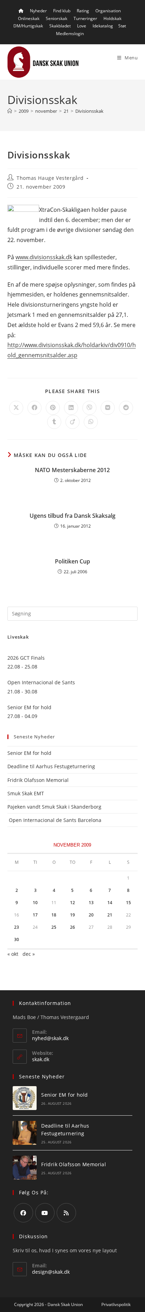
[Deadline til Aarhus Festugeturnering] (25, 1133)
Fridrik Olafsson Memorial (38, 780)
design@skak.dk (51, 1271)
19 (72, 915)
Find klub (61, 11)
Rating (83, 11)
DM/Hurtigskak (28, 26)
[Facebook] (23, 1212)
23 (16, 927)
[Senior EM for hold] (25, 1098)
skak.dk (40, 1059)
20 (91, 915)
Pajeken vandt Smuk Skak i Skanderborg (54, 806)
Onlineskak (28, 18)
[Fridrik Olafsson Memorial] (25, 1168)
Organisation (108, 11)
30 (16, 939)
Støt (122, 26)
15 (128, 903)
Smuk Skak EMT (25, 793)
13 (91, 903)
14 (109, 903)
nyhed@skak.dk (50, 1038)
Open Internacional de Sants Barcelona (54, 820)
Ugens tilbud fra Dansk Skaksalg (72, 516)
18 (53, 915)
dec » (29, 954)
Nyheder (38, 11)
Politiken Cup (72, 561)
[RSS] (66, 1212)
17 (35, 915)
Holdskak (112, 18)
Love (81, 26)
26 (72, 927)
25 (53, 927)
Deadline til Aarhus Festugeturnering (51, 766)
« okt (12, 954)
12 (72, 903)
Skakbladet (60, 26)
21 (109, 915)
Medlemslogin (70, 34)
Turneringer (85, 18)
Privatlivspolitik (116, 1304)
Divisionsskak (89, 111)
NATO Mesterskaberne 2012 (72, 470)
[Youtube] (45, 1212)
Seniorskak (56, 18)
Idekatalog (103, 26)
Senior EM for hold (29, 753)
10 (35, 903)
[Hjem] (9, 111)
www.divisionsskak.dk (43, 257)
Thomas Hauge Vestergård (50, 178)
